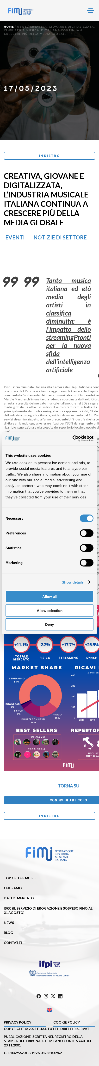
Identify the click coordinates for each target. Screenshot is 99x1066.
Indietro (49, 156)
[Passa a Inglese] (49, 1010)
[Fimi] (20, 11)
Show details (73, 582)
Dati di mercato (19, 898)
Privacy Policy (17, 1022)
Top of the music (20, 878)
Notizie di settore (60, 237)
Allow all (49, 597)
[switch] (86, 533)
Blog (8, 933)
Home (9, 26)
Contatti (13, 943)
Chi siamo (13, 888)
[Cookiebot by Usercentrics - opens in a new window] (72, 438)
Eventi (15, 237)
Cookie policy (66, 1022)
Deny (49, 624)
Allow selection (49, 610)
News (22, 26)
